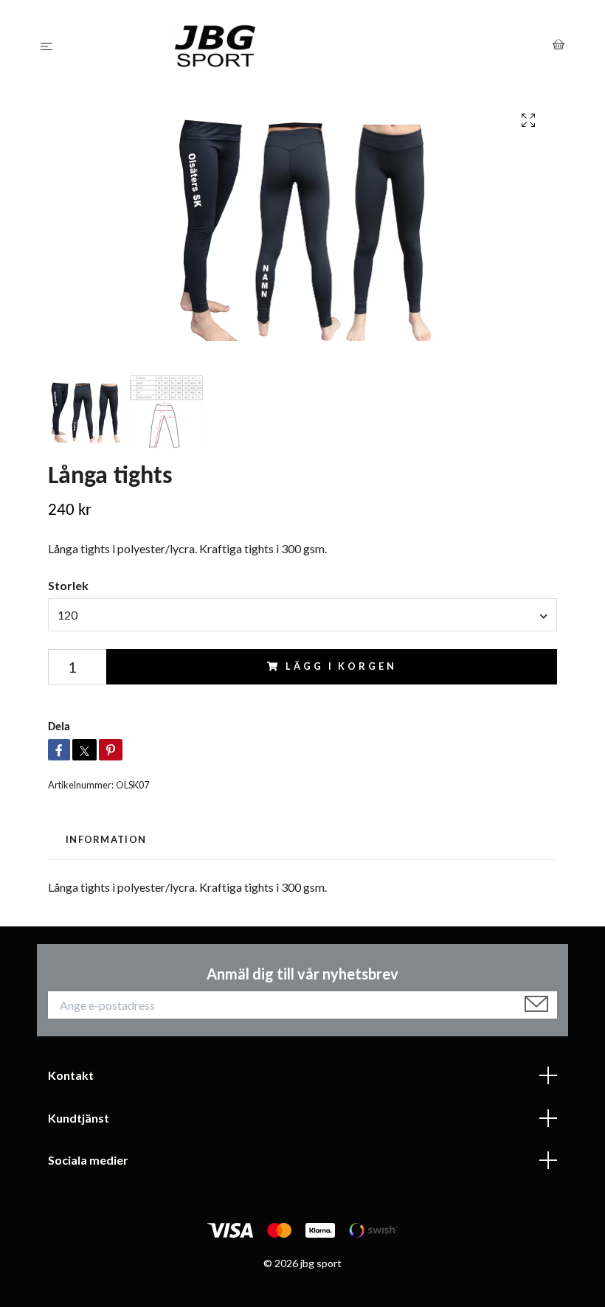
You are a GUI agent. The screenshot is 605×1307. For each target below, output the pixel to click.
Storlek (68, 585)
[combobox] (302, 614)
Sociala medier (88, 1160)
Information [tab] (106, 839)
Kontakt (71, 1075)
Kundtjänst (78, 1118)
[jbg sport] (305, 46)
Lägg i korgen (341, 666)
